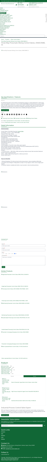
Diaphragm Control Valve (6, 18)
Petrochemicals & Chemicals (7, 25)
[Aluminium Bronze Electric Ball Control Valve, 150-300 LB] (6, 401)
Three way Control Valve (7, 118)
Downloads (3, 31)
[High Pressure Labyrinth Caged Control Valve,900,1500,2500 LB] (6, 391)
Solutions (2, 23)
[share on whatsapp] (19, 114)
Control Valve (20, 131)
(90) (11, 366)
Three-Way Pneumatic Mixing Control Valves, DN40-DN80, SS (14, 41)
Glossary (3, 435)
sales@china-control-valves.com (36, 4)
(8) (11, 371)
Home (1, 8)
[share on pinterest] (9, 114)
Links (2, 437)
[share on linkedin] (11, 114)
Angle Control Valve (5, 19)
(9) (11, 372)
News (1, 33)
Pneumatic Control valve (20, 118)
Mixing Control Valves (32, 118)
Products (2, 13)
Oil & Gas (2, 24)
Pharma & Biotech (4, 28)
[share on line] (16, 114)
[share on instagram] (7, 114)
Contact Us (3, 34)
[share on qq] (26, 114)
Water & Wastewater (5, 26)
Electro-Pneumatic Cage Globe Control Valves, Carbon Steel (24, 382)
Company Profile (4, 10)
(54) (13, 367)
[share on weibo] (24, 114)
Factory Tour (3, 11)
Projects (2, 30)
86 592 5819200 (21, 4)
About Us (2, 9)
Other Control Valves (5, 21)
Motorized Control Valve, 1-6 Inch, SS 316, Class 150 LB (17, 122)
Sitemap (3, 439)
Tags (2, 433)
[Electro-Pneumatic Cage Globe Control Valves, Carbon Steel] (6, 382)
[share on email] (21, 114)
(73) (12, 373)
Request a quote (5, 110)
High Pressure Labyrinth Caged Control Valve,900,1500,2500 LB (25, 391)
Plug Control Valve (5, 20)
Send (3, 267)
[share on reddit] (14, 114)
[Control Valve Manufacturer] (8, 4)
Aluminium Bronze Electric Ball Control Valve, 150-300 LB (23, 400)
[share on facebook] (2, 114)
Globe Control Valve (5, 16)
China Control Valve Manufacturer (11, 458)
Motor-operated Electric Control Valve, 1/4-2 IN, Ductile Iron (16, 120)
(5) (14, 369)
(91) (12, 368)
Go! (44, 425)
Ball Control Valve (4, 14)
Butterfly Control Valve (6, 15)
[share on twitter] (4, 114)
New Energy (3, 29)
